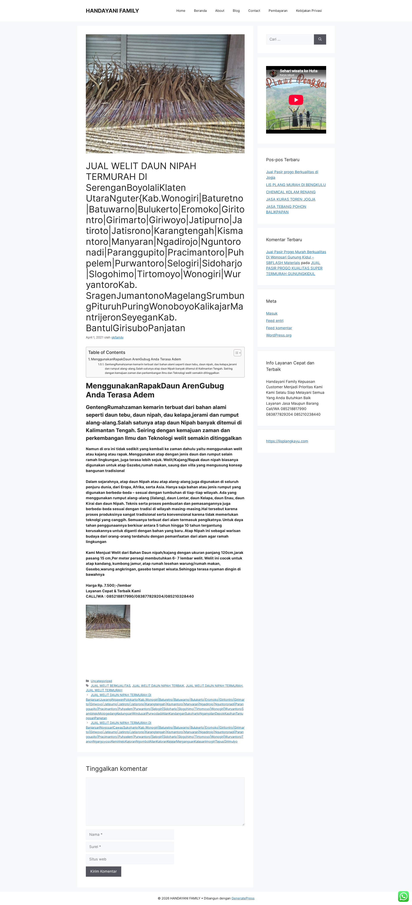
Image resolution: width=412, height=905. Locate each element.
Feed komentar (279, 328)
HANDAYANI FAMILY (112, 11)
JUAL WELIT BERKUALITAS (110, 685)
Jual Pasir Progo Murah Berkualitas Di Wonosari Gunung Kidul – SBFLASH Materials (296, 257)
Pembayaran (278, 11)
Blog (236, 11)
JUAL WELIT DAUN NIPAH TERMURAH (214, 685)
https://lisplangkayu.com (287, 441)
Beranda (200, 11)
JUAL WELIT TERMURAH (104, 690)
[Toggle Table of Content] (235, 352)
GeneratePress (243, 898)
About (219, 11)
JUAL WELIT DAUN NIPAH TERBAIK (158, 685)
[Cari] (320, 39)
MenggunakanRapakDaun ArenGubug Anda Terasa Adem (136, 359)
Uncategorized (101, 681)
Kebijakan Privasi (309, 11)
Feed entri (274, 321)
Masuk (271, 313)
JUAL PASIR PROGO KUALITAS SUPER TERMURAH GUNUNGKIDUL (294, 268)
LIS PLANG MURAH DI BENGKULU (296, 185)
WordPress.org (278, 335)
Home (180, 11)
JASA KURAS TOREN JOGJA (290, 199)
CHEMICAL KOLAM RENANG (291, 192)
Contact (254, 11)
